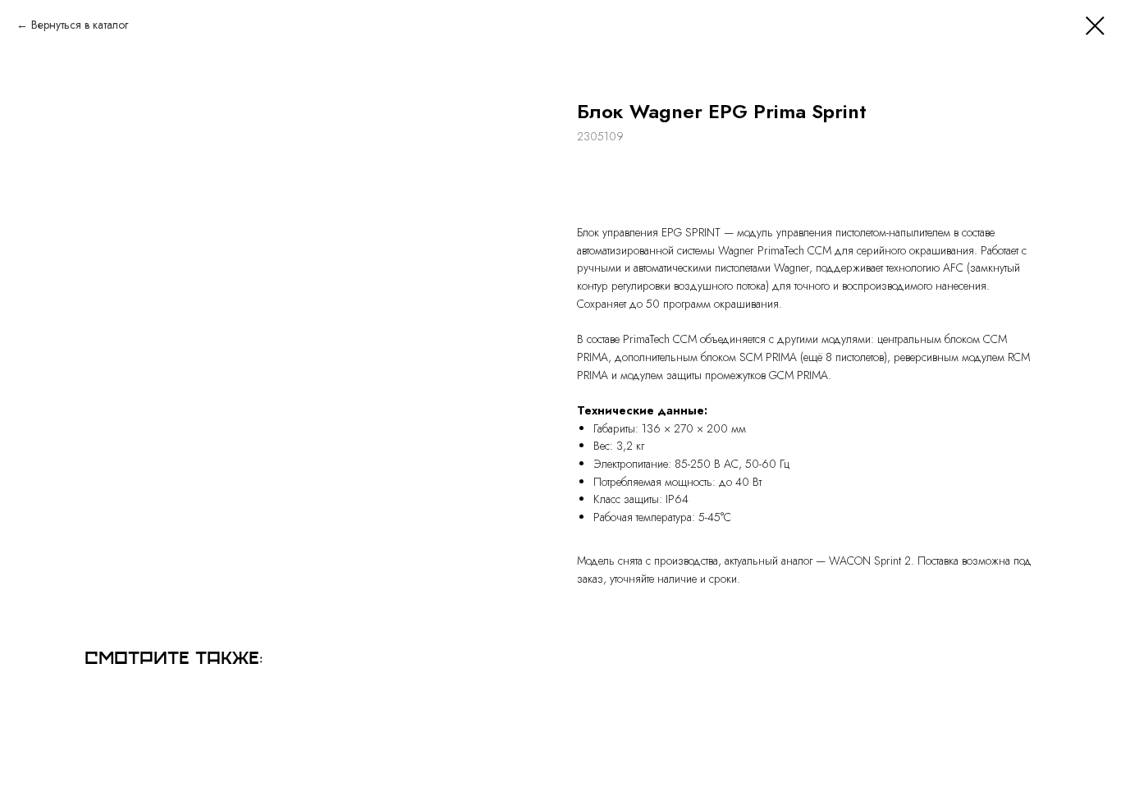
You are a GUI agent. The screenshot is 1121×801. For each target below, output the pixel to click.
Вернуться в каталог (79, 24)
